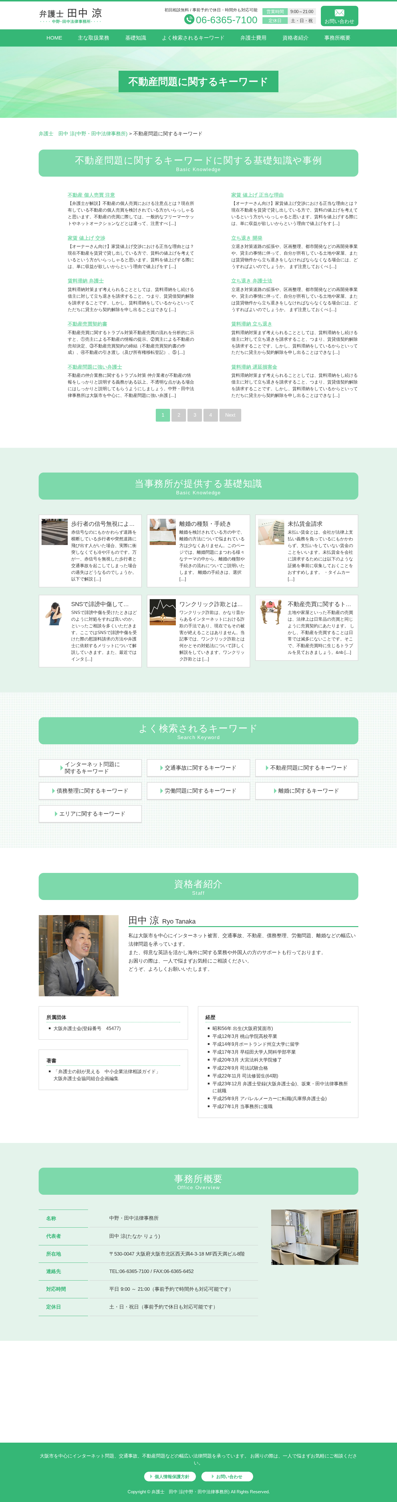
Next (230, 415)
